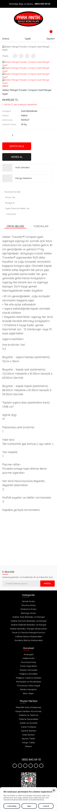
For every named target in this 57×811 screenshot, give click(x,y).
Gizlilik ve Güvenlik (28, 723)
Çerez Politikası (28, 726)
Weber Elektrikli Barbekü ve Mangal (28, 624)
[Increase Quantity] (19, 135)
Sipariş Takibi (28, 738)
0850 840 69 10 (42, 3)
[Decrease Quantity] (5, 135)
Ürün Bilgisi (15, 226)
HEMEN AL (17, 156)
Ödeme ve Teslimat (28, 715)
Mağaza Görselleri (28, 673)
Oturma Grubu (28, 605)
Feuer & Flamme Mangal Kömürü (28, 632)
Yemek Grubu (28, 601)
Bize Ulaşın (28, 693)
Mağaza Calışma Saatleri (28, 677)
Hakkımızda (28, 658)
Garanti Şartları (28, 730)
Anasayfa (28, 654)
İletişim (28, 746)
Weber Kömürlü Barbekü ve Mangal (28, 620)
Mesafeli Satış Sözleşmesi (28, 707)
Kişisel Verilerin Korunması (28, 711)
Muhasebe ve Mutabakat (28, 681)
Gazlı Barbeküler (29, 111)
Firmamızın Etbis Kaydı (28, 685)
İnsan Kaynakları (28, 666)
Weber (5, 86)
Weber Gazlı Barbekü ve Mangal (28, 617)
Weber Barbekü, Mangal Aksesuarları (28, 628)
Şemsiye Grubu (28, 613)
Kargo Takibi (28, 742)
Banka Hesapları (28, 689)
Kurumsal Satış (28, 662)
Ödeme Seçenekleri (28, 719)
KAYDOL (47, 583)
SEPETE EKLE (16, 146)
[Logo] (28, 19)
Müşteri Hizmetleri (28, 670)
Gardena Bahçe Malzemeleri (28, 640)
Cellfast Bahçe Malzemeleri (28, 636)
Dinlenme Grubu (28, 609)
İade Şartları (28, 734)
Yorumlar (40, 226)
